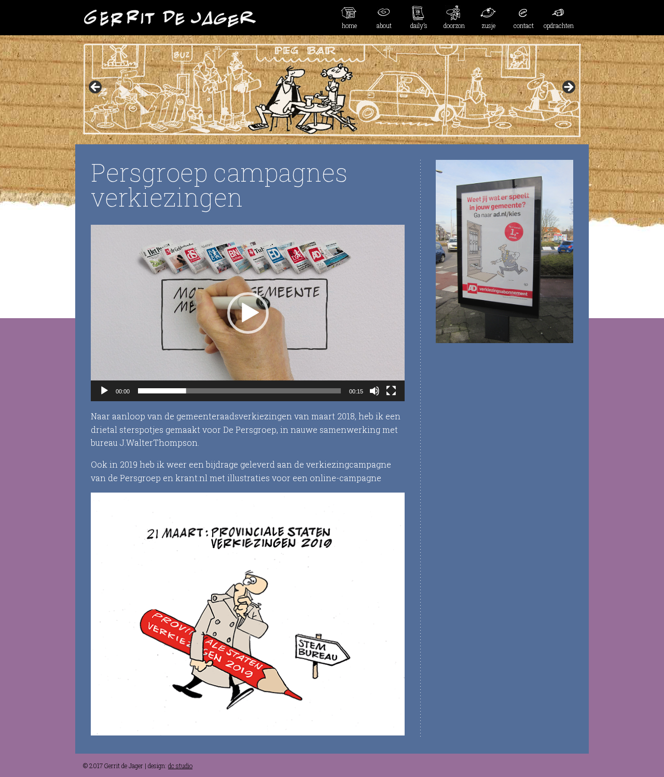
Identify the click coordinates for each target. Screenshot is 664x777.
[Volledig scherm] (391, 391)
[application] (248, 313)
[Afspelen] (104, 391)
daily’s (418, 25)
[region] (332, 90)
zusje (488, 25)
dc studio (180, 765)
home (349, 25)
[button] (248, 313)
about (384, 25)
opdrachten (559, 25)
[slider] (239, 390)
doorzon (454, 25)
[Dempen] (374, 391)
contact (524, 25)
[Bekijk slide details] (332, 90)
